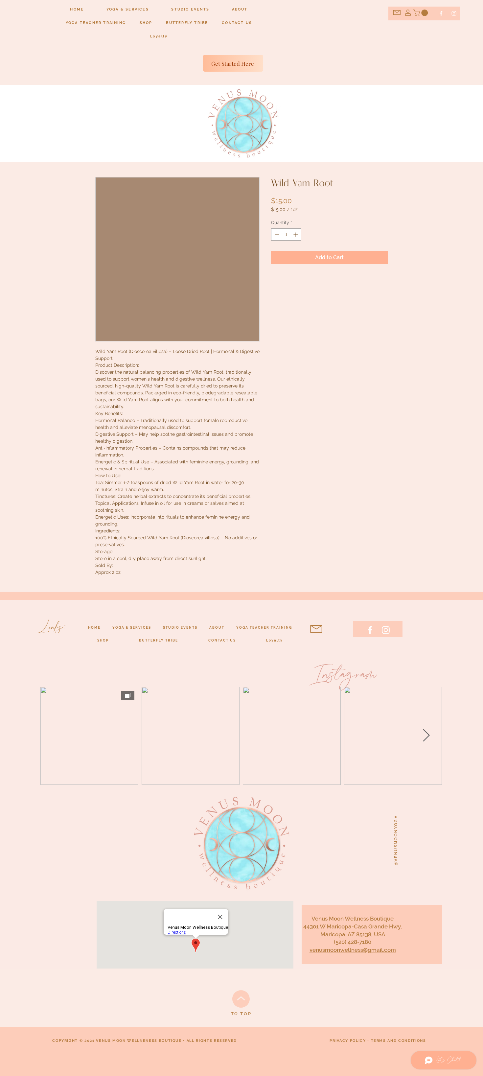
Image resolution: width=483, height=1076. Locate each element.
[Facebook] (441, 13)
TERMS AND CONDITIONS (398, 1041)
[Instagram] (454, 13)
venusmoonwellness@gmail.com (353, 950)
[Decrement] (276, 234)
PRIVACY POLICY (348, 1041)
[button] (421, 13)
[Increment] (296, 234)
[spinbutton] (286, 234)
